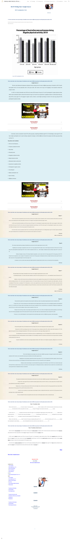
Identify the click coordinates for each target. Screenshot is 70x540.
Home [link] (28, 1)
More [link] (65, 1)
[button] (69, 1)
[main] (21, 8)
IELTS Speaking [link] (32, 1)
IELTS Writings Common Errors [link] (49, 1)
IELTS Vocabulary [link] (59, 1)
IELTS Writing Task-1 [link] (39, 1)
